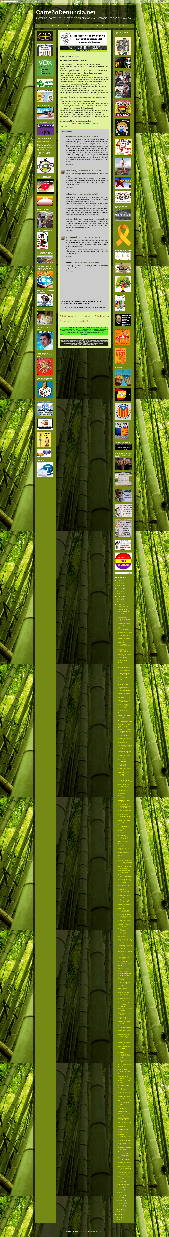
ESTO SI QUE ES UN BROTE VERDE (124, 1118)
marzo (121, 1200)
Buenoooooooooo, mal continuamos (125, 1107)
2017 (118, 588)
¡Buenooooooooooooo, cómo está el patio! (125, 720)
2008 (118, 1214)
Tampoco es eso (123, 790)
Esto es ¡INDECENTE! (125, 697)
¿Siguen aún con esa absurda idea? (124, 1173)
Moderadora (70, 171)
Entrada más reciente (70, 316)
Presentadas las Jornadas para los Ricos (124, 619)
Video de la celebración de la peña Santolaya (124, 910)
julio (120, 1190)
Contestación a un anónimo (123, 886)
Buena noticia (122, 713)
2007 (118, 1217)
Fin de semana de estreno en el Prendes (123, 613)
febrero (121, 1203)
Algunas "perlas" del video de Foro (124, 867)
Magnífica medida (123, 968)
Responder (69, 164)
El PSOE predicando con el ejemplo (124, 974)
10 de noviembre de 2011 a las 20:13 (86, 263)
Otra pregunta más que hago (124, 1088)
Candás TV (94, 26)
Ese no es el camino (124, 1074)
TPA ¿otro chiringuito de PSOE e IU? (124, 900)
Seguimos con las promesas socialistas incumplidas (123, 931)
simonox (81, 1231)
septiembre (122, 1184)
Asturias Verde (72, 26)
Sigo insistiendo (123, 1132)
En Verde (84, 26)
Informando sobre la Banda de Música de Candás (125, 940)
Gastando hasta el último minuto (124, 925)
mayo (120, 1195)
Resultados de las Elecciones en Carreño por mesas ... (125, 775)
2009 (118, 1211)
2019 (118, 583)
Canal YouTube (124, 26)
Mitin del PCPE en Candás (123, 849)
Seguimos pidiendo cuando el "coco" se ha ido (125, 983)
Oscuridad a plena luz (125, 1064)
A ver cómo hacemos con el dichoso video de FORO (125, 880)
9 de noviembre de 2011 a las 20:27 (90, 237)
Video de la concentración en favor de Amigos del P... (125, 645)
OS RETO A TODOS (44, 141)
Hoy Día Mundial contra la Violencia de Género (124, 706)
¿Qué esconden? (123, 735)
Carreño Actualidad (108, 26)
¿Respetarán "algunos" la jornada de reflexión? (125, 836)
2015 (118, 593)
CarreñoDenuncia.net (65, 12)
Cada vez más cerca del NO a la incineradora (124, 656)
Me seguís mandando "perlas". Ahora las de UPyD (125, 746)
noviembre (122, 609)
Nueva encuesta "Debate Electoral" (124, 1018)
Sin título (121, 855)
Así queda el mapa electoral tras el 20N (125, 781)
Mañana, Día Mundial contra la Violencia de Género (125, 731)
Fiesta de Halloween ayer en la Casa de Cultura (124, 1168)
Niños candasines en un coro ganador (124, 1158)
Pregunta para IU (123, 660)
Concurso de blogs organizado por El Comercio (124, 916)
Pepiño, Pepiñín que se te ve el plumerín (125, 1031)
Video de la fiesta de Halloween (124, 1148)
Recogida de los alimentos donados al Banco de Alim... (124, 1153)
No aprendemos (123, 710)
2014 (118, 596)
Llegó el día (121, 1126)
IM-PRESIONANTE (124, 852)
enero (120, 1206)
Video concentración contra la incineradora (124, 1048)
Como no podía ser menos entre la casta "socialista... (124, 668)
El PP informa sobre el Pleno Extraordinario (125, 875)
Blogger (100, 1231)
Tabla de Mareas (57, 26)
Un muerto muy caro (124, 682)
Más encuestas (123, 971)
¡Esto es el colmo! (123, 684)
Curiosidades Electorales (122, 760)
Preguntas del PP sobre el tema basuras (123, 994)
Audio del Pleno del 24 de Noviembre (125, 674)
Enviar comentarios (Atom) (78, 321)
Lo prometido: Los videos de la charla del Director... (124, 806)
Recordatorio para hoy (125, 1067)
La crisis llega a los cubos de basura (84, 123)
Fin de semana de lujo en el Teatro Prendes (125, 1004)
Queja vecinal (122, 1111)
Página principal (42, 26)
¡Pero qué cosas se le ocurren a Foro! (125, 628)
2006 (118, 1219)
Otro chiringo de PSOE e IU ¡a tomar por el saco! (125, 1102)
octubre (121, 1181)
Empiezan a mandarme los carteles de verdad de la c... (124, 1055)
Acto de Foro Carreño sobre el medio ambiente (125, 946)
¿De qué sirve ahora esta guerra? (124, 752)
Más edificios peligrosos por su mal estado (124, 1136)
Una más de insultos (124, 724)
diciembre (122, 606)
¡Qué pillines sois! (123, 841)
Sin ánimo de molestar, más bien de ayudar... (125, 952)
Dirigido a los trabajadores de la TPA (124, 891)
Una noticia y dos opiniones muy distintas (123, 826)
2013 (118, 599)
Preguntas (121, 793)
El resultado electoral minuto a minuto (124, 811)
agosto (121, 1187)
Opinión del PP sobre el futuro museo (124, 700)
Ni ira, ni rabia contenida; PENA (124, 1070)
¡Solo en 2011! (122, 727)
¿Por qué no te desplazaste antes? (125, 962)
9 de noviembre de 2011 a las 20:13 (85, 194)
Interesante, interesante (122, 764)
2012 (118, 601)
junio (120, 1192)
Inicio (87, 316)
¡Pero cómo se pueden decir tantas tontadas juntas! (125, 633)
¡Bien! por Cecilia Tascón (123, 978)
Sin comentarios (123, 936)
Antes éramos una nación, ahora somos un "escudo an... (124, 1037)
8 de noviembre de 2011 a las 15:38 (90, 171)
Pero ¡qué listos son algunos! (124, 1093)
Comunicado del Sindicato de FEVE (124, 1077)
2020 (118, 580)
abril (120, 1198)
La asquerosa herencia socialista (124, 1026)
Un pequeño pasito (124, 1129)
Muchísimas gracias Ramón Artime (124, 871)
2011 (118, 604)
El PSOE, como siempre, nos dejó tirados (124, 816)
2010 (118, 1209)
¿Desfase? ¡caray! (124, 1085)
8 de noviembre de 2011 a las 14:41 (85, 136)
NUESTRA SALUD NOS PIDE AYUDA (124, 650)
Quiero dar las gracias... (122, 989)
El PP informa (122, 742)
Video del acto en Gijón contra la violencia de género (125, 688)
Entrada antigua (101, 316)
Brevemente (122, 858)
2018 (118, 585)
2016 (118, 591)
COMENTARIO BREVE (125, 1140)
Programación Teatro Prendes (124, 1144)
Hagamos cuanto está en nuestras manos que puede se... (125, 862)
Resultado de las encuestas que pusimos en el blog (124, 786)
